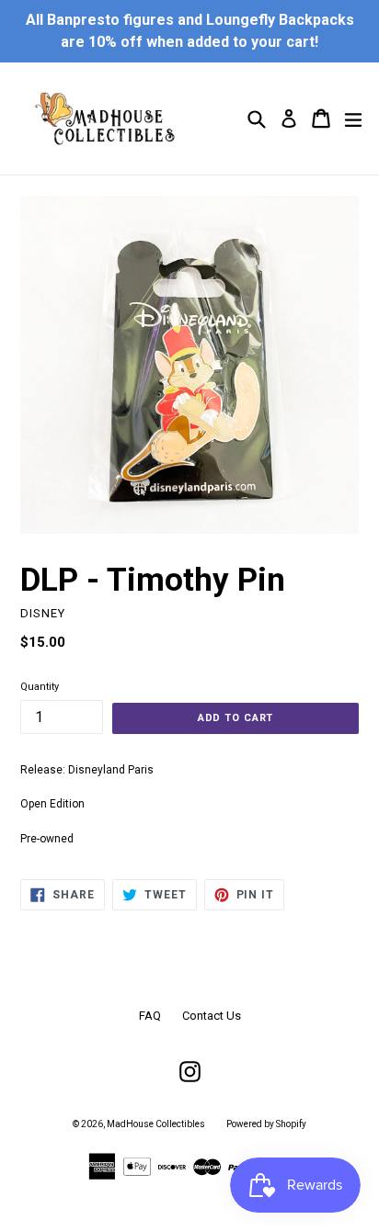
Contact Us (211, 1015)
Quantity (39, 687)
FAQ (150, 1015)
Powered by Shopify (266, 1124)
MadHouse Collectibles (156, 1124)
